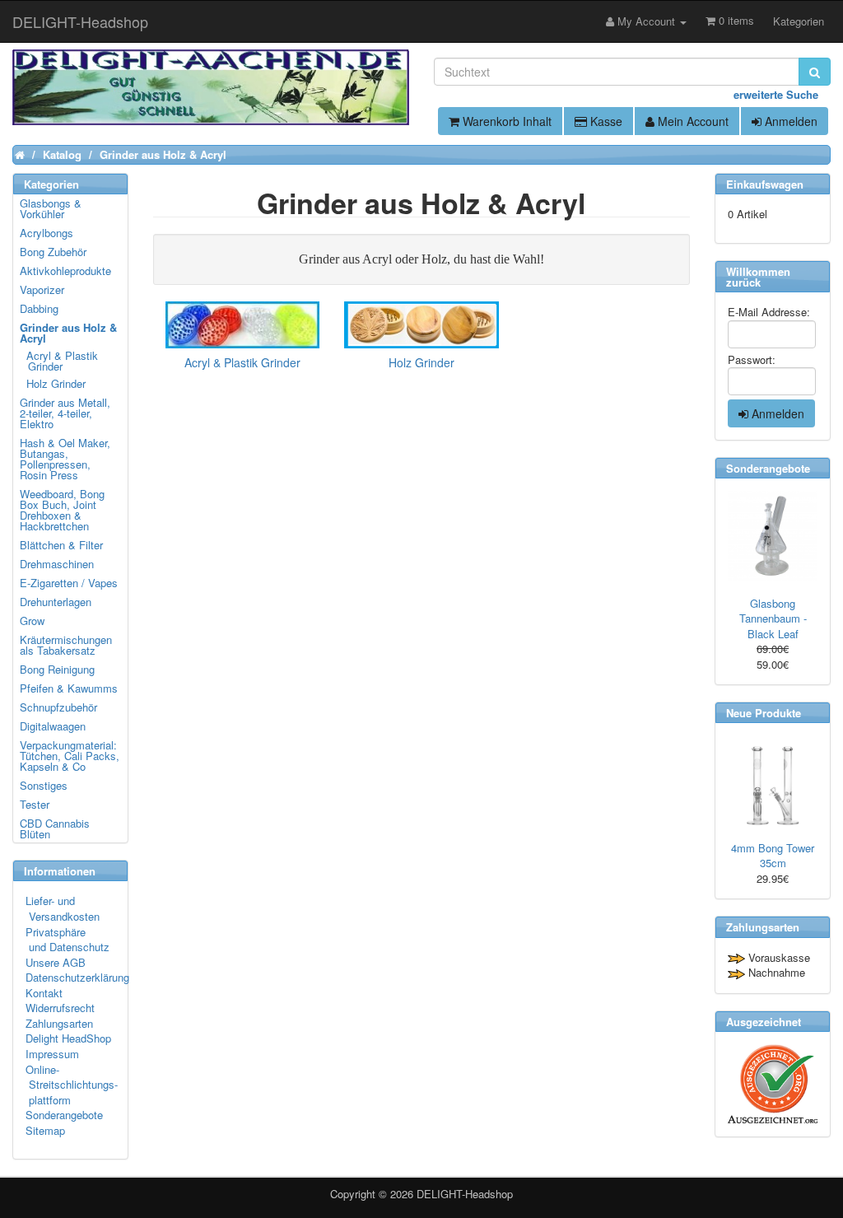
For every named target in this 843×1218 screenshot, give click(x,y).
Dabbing (39, 308)
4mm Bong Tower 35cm (772, 855)
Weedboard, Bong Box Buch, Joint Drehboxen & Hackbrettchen (62, 510)
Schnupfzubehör (58, 707)
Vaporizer (42, 289)
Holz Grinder (53, 383)
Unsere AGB (56, 962)
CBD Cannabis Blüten (55, 828)
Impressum (52, 1054)
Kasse (604, 121)
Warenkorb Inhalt (505, 121)
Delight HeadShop (68, 1038)
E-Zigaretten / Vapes (69, 582)
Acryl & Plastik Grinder (59, 361)
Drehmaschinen (57, 564)
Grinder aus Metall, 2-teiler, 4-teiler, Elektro (65, 413)
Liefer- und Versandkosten (63, 908)
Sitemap (45, 1130)
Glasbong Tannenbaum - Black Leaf (773, 618)
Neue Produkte (763, 713)
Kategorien (798, 21)
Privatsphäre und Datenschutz (67, 939)
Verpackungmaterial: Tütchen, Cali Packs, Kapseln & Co (69, 755)
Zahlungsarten (59, 1023)
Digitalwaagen (53, 726)
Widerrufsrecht (60, 1007)
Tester (34, 804)
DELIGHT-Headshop (465, 1194)
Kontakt (44, 993)
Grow (32, 620)
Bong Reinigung (57, 669)
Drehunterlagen (55, 601)
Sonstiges (44, 785)
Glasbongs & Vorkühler (51, 208)
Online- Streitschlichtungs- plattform (72, 1085)
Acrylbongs (46, 232)
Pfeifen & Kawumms (69, 688)
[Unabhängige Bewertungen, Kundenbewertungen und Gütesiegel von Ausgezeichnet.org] (772, 1084)
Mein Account (691, 121)
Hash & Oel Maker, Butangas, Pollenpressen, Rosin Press (65, 459)
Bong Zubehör (53, 251)
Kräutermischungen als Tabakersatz (66, 645)
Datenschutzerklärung (77, 977)
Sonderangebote (64, 1114)
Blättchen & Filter (61, 545)
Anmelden (789, 121)
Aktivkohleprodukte (65, 270)
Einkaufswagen (764, 184)
